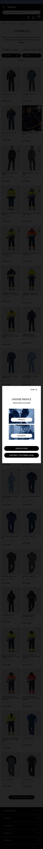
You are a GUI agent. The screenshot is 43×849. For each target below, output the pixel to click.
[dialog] (21, 424)
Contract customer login (21, 455)
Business (21, 436)
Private (21, 420)
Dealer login (22, 448)
